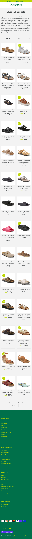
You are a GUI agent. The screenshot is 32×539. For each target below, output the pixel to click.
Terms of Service (5, 459)
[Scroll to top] (28, 534)
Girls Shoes (4, 425)
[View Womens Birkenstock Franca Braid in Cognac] (24, 253)
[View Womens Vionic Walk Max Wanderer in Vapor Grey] (24, 49)
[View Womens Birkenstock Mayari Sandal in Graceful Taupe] (8, 49)
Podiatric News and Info (7, 486)
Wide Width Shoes (6, 432)
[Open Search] (27, 5)
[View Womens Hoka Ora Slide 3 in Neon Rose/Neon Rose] (8, 227)
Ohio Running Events (6, 493)
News (2, 484)
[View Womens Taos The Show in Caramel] (24, 358)
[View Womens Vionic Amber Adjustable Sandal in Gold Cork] (24, 152)
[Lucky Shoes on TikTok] (8, 529)
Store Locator (5, 509)
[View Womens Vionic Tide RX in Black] (8, 203)
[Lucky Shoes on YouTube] (10, 529)
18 (17, 405)
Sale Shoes (4, 430)
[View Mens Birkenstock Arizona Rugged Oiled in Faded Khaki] (8, 280)
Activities (3, 439)
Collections (4, 436)
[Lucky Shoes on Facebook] (2, 529)
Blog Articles (4, 488)
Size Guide (4, 450)
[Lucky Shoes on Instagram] (4, 529)
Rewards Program (6, 463)
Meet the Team (5, 480)
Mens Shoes (4, 423)
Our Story (3, 482)
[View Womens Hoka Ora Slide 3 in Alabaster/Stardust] (24, 280)
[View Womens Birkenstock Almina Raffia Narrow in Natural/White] (24, 332)
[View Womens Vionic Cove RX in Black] (24, 227)
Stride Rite (4, 507)
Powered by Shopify (24, 536)
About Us (3, 475)
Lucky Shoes (14, 536)
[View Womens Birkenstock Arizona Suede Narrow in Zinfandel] (8, 383)
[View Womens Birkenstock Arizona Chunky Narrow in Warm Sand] (8, 152)
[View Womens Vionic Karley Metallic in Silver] (24, 178)
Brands (3, 434)
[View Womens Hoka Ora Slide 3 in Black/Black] (8, 128)
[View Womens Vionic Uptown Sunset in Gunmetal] (8, 306)
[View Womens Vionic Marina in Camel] (8, 358)
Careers (3, 491)
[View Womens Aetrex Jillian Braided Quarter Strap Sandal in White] (24, 75)
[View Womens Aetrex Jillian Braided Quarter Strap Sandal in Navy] (8, 75)
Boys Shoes (4, 427)
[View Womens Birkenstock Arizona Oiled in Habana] (8, 332)
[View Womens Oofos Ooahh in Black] (24, 203)
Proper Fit (3, 477)
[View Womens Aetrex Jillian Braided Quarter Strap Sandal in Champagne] (24, 306)
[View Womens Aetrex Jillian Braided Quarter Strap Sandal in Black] (8, 102)
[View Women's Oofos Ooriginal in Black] (8, 178)
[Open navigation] (5, 5)
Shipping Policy (5, 452)
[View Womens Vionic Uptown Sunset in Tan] (24, 102)
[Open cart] (29, 5)
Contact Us (4, 461)
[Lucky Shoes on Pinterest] (6, 529)
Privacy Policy (4, 457)
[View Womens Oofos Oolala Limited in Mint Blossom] (24, 383)
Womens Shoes (5, 421)
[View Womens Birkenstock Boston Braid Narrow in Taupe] (8, 253)
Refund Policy (4, 455)
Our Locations (5, 504)
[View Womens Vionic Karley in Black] (24, 128)
